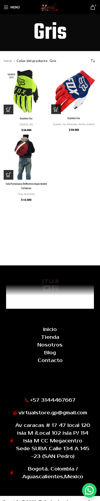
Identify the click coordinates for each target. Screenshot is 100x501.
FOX (31, 125)
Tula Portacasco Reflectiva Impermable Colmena (26, 186)
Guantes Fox (26, 118)
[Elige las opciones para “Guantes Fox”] (8, 109)
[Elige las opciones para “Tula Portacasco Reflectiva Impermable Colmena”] (8, 175)
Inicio (8, 61)
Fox (64, 124)
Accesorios (29, 194)
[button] (89, 490)
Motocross (72, 124)
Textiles (81, 124)
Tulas (20, 194)
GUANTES (23, 125)
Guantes (57, 124)
